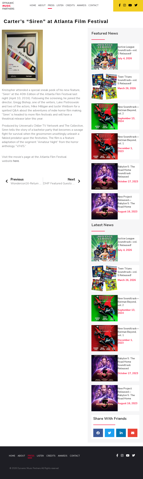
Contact (75, 455)
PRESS (51, 5)
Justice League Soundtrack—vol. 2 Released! (127, 50)
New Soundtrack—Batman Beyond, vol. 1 (128, 140)
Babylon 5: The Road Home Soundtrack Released (126, 171)
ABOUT (42, 5)
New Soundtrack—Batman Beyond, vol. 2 (128, 110)
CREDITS (70, 5)
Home (12, 455)
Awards (62, 455)
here (16, 161)
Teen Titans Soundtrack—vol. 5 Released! (127, 80)
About (21, 455)
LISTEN (60, 5)
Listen (40, 455)
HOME (33, 5)
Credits (50, 455)
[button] (98, 433)
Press (31, 455)
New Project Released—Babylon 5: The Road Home (126, 201)
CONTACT (93, 5)
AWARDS (81, 5)
